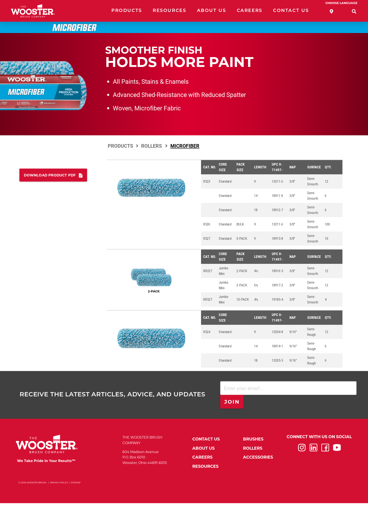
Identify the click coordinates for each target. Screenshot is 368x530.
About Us (211, 11)
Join (232, 402)
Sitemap (75, 482)
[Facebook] (325, 449)
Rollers (152, 146)
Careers (249, 11)
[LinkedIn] (313, 449)
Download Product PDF (50, 175)
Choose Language (341, 3)
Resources (169, 11)
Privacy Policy (59, 482)
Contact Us (291, 11)
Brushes (253, 439)
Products (126, 11)
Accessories (258, 457)
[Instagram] (302, 449)
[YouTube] (337, 449)
